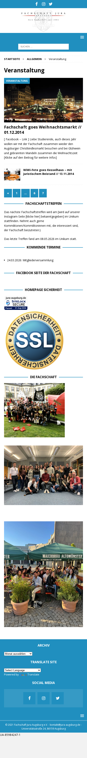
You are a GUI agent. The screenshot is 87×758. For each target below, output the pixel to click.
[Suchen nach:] (43, 46)
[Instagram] (43, 4)
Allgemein (34, 59)
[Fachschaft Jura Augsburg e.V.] (43, 31)
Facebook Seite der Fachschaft (43, 273)
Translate (33, 674)
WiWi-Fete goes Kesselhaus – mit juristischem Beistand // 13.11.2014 (48, 171)
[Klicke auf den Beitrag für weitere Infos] (30, 157)
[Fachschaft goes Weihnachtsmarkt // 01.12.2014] (43, 100)
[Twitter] (50, 4)
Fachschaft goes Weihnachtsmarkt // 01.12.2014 (42, 129)
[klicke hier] (33, 216)
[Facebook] (36, 4)
